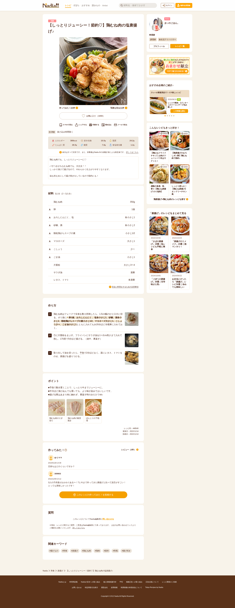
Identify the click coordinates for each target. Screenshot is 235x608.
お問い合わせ (77, 587)
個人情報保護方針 (109, 582)
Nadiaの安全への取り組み (90, 582)
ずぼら (76, 5)
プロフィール (159, 46)
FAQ (121, 582)
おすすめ (86, 5)
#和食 (64, 551)
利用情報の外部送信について (131, 587)
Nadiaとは (62, 582)
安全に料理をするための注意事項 (125, 287)
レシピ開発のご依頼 (169, 582)
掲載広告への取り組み (134, 582)
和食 (53, 571)
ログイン (169, 5)
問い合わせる (108, 519)
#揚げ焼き (126, 551)
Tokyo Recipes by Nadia (154, 587)
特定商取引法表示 (91, 587)
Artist (105, 5)
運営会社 (104, 587)
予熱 (82, 353)
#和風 (115, 551)
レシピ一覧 (180, 46)
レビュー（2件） (128, 450)
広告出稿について (152, 582)
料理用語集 (73, 582)
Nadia (45, 571)
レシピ (68, 5)
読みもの (96, 5)
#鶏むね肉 (86, 551)
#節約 (106, 551)
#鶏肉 (97, 551)
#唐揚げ (74, 551)
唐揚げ (60, 571)
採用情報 (114, 587)
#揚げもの (54, 551)
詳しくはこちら (132, 152)
